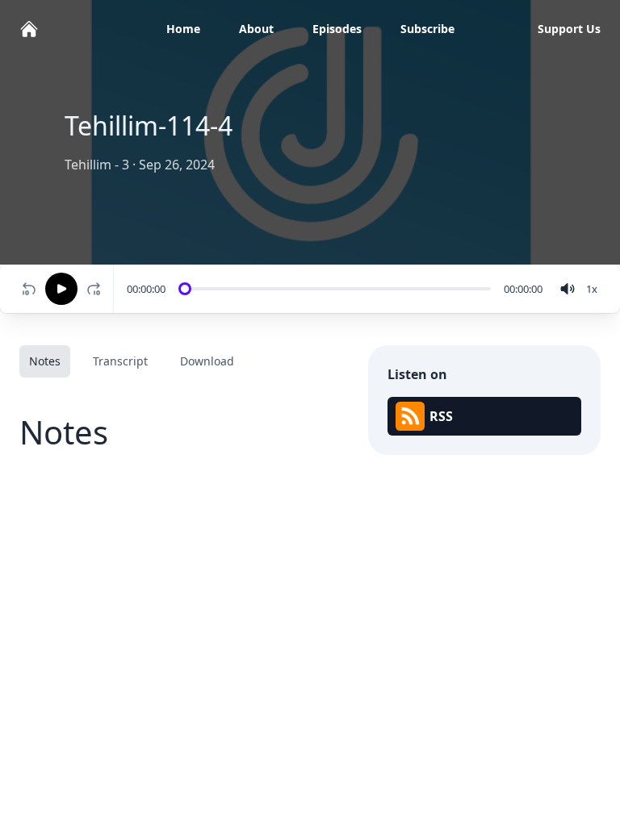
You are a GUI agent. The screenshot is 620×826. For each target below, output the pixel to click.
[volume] (567, 289)
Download (207, 361)
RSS (441, 416)
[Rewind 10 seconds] (29, 288)
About (256, 28)
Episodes (337, 28)
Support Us (569, 28)
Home (183, 28)
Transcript (120, 361)
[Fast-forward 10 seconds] (97, 288)
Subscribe (427, 28)
